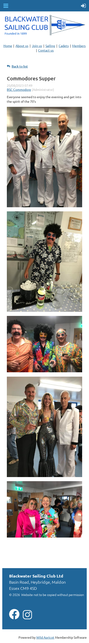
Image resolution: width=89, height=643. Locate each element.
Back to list (20, 66)
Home (7, 46)
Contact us (46, 50)
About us (22, 46)
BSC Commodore (19, 89)
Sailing (50, 46)
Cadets (64, 46)
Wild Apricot (45, 637)
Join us (37, 46)
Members (79, 46)
